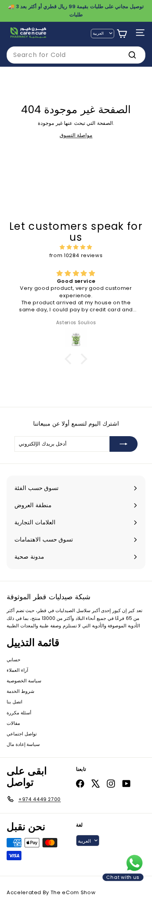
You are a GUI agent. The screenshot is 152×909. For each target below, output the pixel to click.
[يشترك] (124, 444)
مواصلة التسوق (76, 135)
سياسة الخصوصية (24, 680)
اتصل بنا (14, 701)
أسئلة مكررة (19, 712)
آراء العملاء (17, 670)
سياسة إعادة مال (23, 744)
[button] (70, 358)
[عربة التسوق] (122, 33)
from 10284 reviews (76, 255)
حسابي (13, 659)
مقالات (13, 723)
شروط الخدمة (20, 691)
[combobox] (76, 55)
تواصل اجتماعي (22, 733)
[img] (76, 247)
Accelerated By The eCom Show (51, 892)
